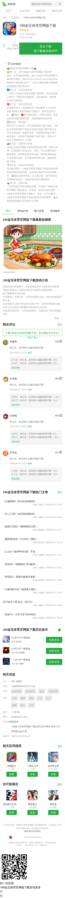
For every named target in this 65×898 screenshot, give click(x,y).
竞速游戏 (30, 691)
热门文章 (39, 210)
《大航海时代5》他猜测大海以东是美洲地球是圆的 (20, 589)
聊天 (23, 705)
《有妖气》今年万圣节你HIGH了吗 (20, 614)
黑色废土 (32, 804)
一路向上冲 (32, 765)
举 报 (1, 893)
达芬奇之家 (53, 765)
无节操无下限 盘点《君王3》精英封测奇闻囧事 (20, 601)
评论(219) (22, 210)
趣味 (23, 698)
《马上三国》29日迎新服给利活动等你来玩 (20, 513)
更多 (59, 324)
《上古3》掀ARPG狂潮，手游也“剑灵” (20, 551)
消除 (31, 698)
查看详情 (54, 640)
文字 (40, 698)
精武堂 (53, 804)
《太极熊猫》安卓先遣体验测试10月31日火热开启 (20, 501)
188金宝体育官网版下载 (8, 3)
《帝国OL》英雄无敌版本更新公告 (20, 576)
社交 (48, 698)
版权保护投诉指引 (32, 830)
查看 (11, 774)
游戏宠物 (16, 691)
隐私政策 (14, 721)
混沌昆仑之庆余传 (12, 804)
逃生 (42, 691)
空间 (31, 705)
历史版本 (55, 210)
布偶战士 (11, 765)
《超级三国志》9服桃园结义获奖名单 (20, 526)
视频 (14, 705)
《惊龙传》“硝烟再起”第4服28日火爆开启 (20, 564)
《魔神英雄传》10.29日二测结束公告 (20, 539)
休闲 (14, 698)
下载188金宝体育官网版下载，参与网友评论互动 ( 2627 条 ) (32, 333)
